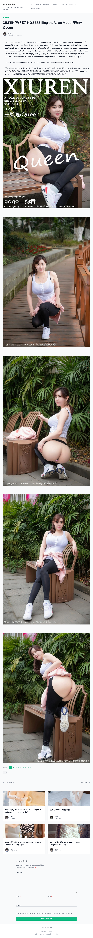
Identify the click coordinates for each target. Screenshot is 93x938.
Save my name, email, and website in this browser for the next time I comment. (45, 913)
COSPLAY (46, 5)
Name (18, 896)
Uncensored (73, 5)
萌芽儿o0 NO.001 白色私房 (60, 810)
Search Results (47, 927)
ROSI (31, 5)
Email (50, 896)
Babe (5, 772)
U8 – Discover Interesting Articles (46, 934)
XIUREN (38, 5)
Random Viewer (35, 8)
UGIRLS (64, 5)
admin (9, 33)
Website (18, 905)
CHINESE (56, 5)
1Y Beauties (9, 4)
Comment (19, 872)
